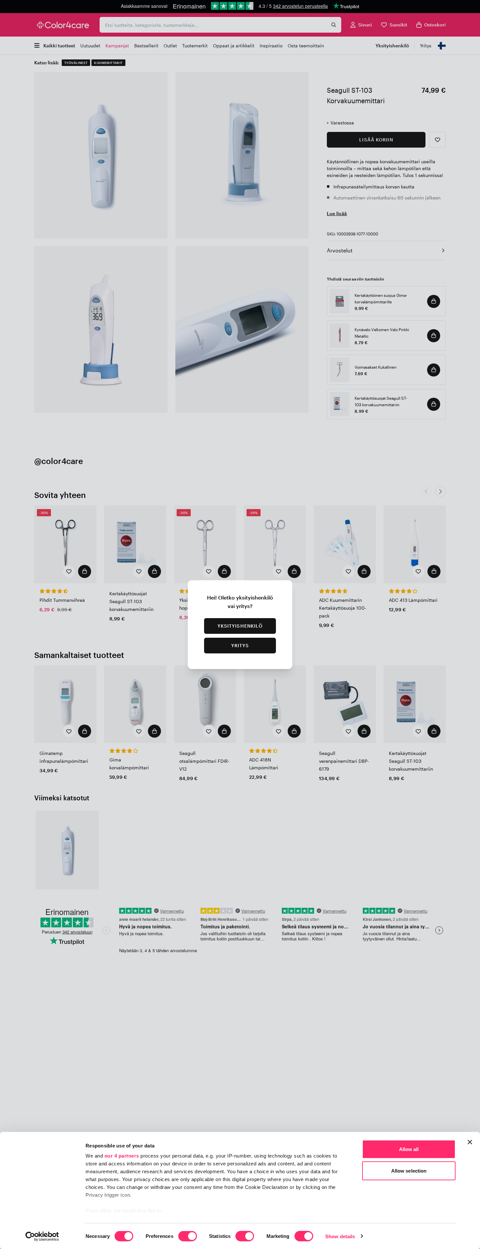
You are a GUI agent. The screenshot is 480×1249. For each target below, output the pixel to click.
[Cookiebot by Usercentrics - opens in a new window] (42, 1236)
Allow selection (409, 1170)
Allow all (409, 1149)
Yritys (240, 645)
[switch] (187, 1236)
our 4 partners (121, 1156)
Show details (340, 1236)
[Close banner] (470, 1142)
